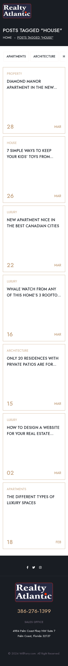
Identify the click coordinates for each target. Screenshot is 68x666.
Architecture (44, 56)
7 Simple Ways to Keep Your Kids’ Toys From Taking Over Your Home (31, 157)
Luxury (12, 212)
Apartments (16, 56)
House (12, 143)
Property (14, 74)
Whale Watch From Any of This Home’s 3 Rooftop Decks (33, 295)
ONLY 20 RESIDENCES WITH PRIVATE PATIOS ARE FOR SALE (33, 364)
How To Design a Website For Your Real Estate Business (33, 434)
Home (7, 37)
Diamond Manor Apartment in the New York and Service (30, 87)
